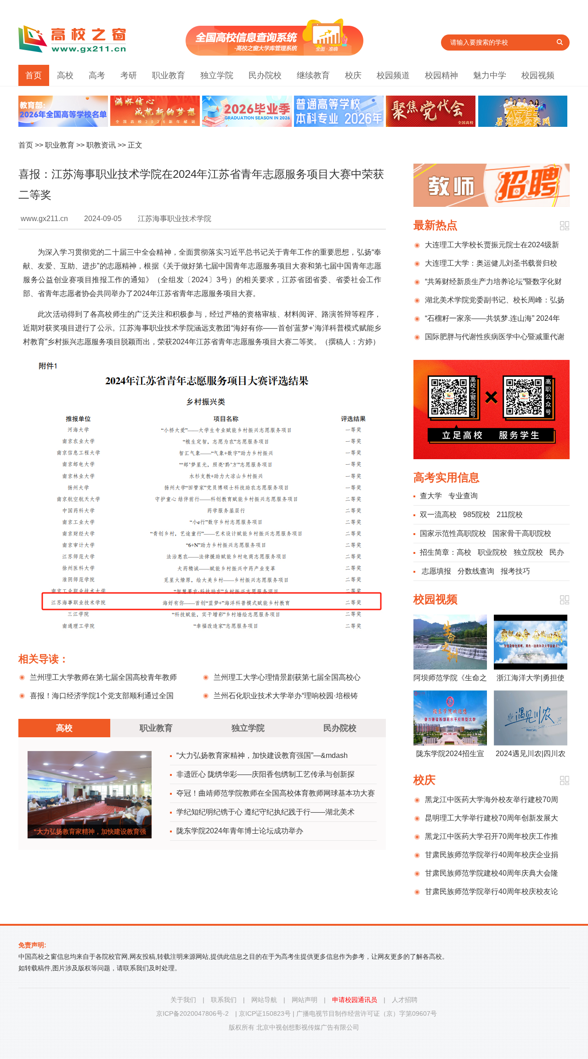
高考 (97, 75)
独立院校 (528, 552)
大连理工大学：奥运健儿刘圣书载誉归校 (491, 263)
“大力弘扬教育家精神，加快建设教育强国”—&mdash (262, 755)
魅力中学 (489, 75)
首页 (33, 75)
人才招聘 (405, 999)
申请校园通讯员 (354, 999)
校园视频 (537, 75)
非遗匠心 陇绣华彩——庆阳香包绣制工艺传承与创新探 (265, 774)
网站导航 (264, 999)
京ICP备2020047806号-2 (192, 1013)
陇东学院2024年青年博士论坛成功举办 (239, 831)
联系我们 (224, 999)
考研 (128, 75)
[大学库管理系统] (274, 53)
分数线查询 (476, 571)
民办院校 (265, 75)
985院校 (476, 514)
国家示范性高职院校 (453, 533)
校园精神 (441, 75)
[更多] (564, 226)
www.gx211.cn (44, 218)
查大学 (431, 496)
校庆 (353, 75)
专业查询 (463, 496)
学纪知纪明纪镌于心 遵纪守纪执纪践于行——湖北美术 (265, 812)
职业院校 (492, 552)
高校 (65, 75)
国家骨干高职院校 (521, 533)
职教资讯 (101, 145)
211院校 (510, 514)
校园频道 (393, 75)
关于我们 (183, 999)
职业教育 (168, 75)
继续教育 (313, 75)
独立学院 (216, 75)
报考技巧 (515, 571)
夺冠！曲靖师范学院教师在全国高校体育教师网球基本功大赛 (275, 793)
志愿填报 (436, 571)
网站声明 (304, 999)
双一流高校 (438, 514)
